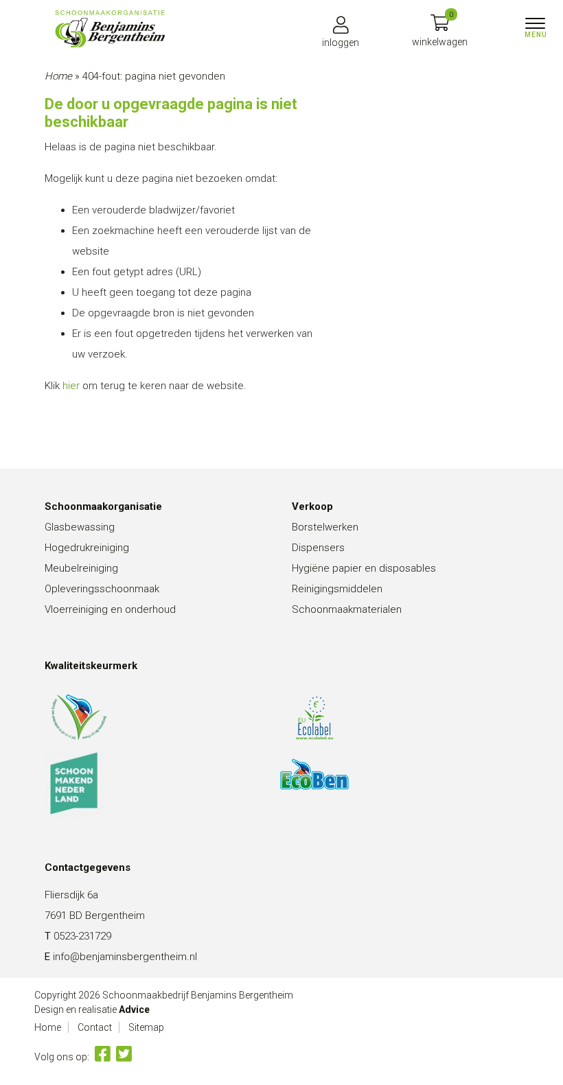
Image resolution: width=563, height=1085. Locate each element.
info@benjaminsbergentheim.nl (125, 956)
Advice (134, 1009)
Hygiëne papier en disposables (364, 568)
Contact (95, 1027)
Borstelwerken (325, 527)
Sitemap (146, 1027)
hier (71, 386)
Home (58, 76)
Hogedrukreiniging (87, 547)
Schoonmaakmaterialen (347, 609)
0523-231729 (82, 936)
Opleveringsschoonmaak (102, 589)
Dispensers (318, 547)
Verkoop (312, 506)
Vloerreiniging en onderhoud (110, 609)
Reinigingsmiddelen (337, 589)
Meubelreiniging (81, 568)
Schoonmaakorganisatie (103, 506)
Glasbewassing (80, 527)
